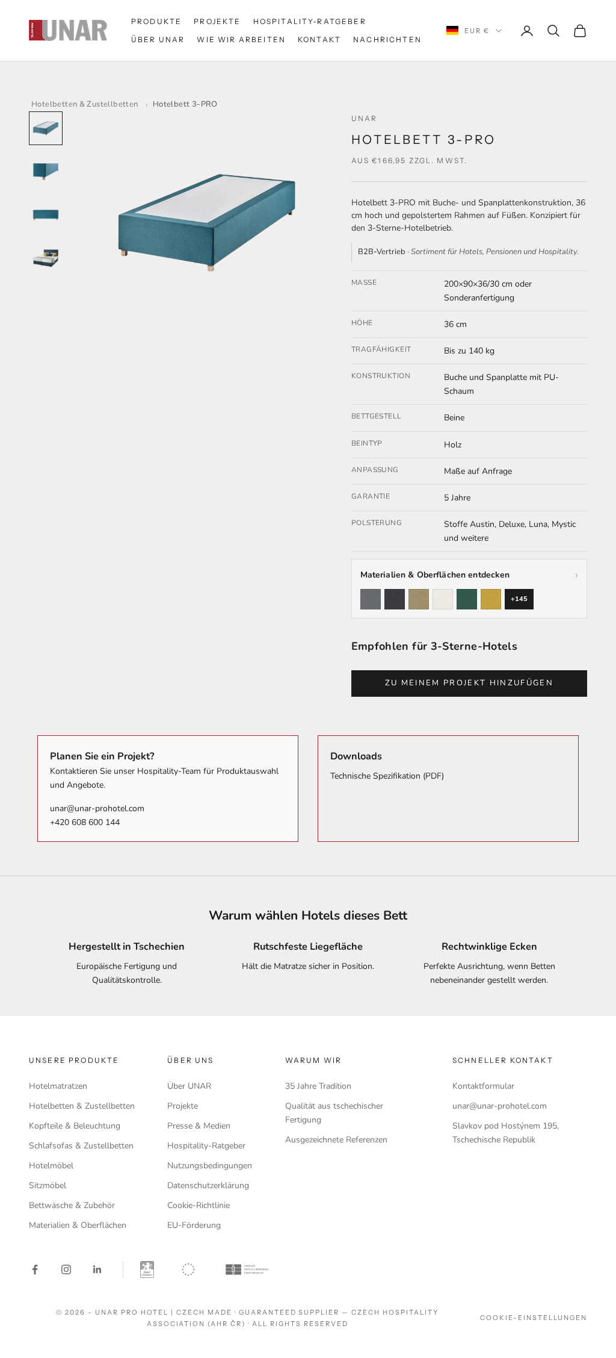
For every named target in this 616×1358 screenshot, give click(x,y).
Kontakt (319, 39)
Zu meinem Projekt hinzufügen (469, 682)
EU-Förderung (194, 1225)
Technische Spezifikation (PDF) (387, 776)
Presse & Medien (198, 1126)
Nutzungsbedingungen (209, 1165)
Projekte (217, 21)
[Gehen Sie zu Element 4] (46, 258)
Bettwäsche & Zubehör (72, 1205)
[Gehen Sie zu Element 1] (46, 128)
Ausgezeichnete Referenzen (336, 1139)
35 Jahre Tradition (318, 1086)
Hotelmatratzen (58, 1086)
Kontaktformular (483, 1086)
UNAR (364, 118)
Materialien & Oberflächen (77, 1225)
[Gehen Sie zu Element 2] (46, 171)
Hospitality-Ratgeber (309, 21)
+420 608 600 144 (85, 822)
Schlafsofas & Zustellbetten (81, 1145)
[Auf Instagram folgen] (66, 1269)
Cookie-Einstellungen (533, 1317)
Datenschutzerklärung (208, 1185)
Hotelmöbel (51, 1165)
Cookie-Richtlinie (198, 1205)
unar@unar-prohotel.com (97, 808)
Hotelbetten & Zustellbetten (84, 104)
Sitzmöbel (47, 1185)
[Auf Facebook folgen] (35, 1269)
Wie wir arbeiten (241, 39)
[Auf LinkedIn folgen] (97, 1269)
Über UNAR (158, 39)
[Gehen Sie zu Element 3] (46, 215)
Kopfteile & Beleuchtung (74, 1126)
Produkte (156, 21)
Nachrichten (387, 39)
